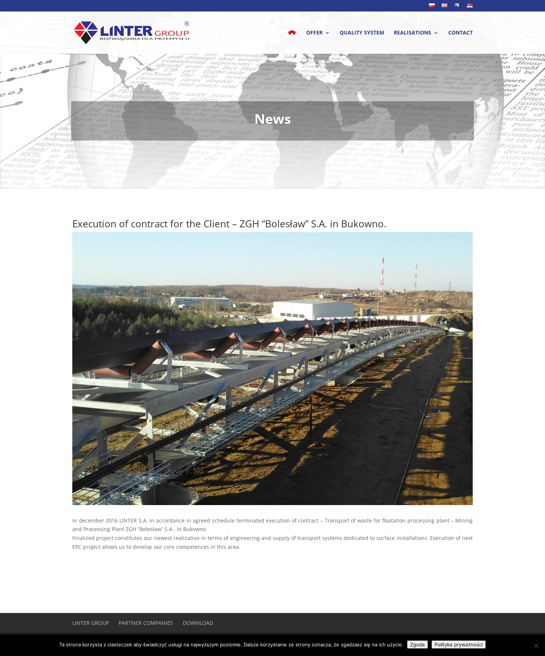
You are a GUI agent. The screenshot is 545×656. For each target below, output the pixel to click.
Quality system (362, 33)
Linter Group (90, 622)
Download (198, 622)
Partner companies (146, 622)
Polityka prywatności (459, 644)
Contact (460, 33)
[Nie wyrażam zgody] (535, 645)
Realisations (412, 33)
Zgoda (417, 644)
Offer (314, 33)
